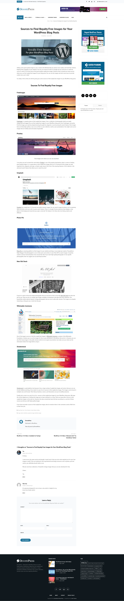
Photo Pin (19, 251)
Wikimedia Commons (52, 336)
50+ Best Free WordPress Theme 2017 (87, 568)
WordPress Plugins (64, 17)
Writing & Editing (37, 410)
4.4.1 (92, 563)
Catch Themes (73, 598)
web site (25, 483)
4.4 (89, 563)
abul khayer (91, 573)
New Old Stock (64, 295)
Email (48, 525)
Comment (22, 506)
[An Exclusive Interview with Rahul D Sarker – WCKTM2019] (52, 580)
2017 (100, 568)
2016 (96, 568)
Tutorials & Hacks (39, 17)
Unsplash (19, 207)
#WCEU (84, 563)
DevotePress (43, 35)
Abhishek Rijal (98, 571)
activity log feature (96, 578)
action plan (90, 578)
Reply (24, 477)
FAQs (21, 410)
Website (22, 532)
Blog (73, 17)
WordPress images (38, 413)
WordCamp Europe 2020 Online (63, 561)
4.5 (99, 563)
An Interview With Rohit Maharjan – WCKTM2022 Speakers (34, 1)
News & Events (28, 17)
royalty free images (31, 413)
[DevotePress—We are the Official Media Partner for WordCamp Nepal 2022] (52, 572)
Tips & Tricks (24, 410)
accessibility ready (91, 576)
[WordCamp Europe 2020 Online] (52, 564)
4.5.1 (102, 563)
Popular (86, 105)
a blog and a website (84, 573)
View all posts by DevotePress (32, 426)
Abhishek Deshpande (91, 571)
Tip (23, 451)
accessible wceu (83, 578)
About (56, 595)
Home (21, 17)
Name (21, 525)
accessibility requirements (100, 576)
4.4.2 (96, 563)
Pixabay (42, 162)
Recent (100, 105)
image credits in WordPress (22, 413)
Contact (63, 595)
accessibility (84, 576)
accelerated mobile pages (99, 573)
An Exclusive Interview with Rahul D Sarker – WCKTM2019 (65, 578)
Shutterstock (20, 388)
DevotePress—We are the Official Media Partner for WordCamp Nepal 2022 (65, 570)
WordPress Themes (52, 17)
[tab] (86, 105)
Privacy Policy (71, 595)
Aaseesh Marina (83, 571)
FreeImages (20, 121)
